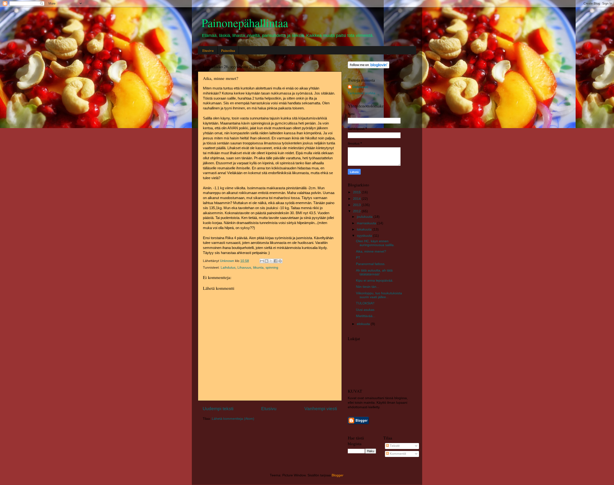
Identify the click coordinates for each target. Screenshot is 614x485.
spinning (272, 267)
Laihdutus (228, 267)
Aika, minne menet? (371, 251)
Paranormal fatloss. (370, 264)
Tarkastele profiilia (361, 93)
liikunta (258, 267)
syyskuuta (365, 235)
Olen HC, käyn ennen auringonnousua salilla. (375, 243)
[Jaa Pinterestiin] (280, 261)
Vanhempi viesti (320, 408)
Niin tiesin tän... (367, 287)
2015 (357, 192)
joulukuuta (365, 217)
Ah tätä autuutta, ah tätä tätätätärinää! (374, 272)
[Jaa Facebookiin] (275, 261)
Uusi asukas (365, 310)
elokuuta (364, 324)
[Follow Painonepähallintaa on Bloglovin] (368, 67)
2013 (357, 205)
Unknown (360, 87)
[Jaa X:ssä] (271, 261)
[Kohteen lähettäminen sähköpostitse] (262, 261)
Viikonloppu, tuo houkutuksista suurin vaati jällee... (379, 295)
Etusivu (208, 50)
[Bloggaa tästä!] (266, 261)
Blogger (337, 475)
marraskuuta (367, 223)
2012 (357, 211)
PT (358, 258)
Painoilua (228, 50)
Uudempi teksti (218, 408)
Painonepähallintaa (244, 22)
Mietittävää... (365, 316)
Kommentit (397, 453)
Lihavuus (244, 267)
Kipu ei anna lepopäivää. (374, 280)
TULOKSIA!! (365, 303)
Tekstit (394, 446)
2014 (357, 199)
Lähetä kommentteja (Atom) (233, 418)
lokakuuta (364, 229)
